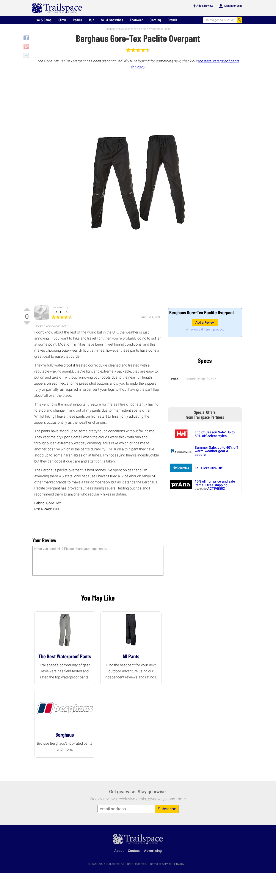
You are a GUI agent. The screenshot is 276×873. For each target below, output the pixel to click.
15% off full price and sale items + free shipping (215, 483)
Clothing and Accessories (120, 28)
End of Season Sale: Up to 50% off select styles (215, 434)
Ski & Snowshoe (112, 19)
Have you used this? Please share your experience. (70, 549)
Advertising (153, 851)
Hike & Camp (43, 19)
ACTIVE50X (216, 488)
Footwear (136, 19)
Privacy (179, 864)
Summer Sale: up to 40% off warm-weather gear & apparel (216, 451)
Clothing (155, 19)
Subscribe (167, 809)
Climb (62, 19)
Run (91, 19)
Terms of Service (160, 864)
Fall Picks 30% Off (209, 468)
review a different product (207, 329)
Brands (172, 19)
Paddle (77, 19)
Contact (134, 851)
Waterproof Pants (160, 28)
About (119, 851)
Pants (142, 28)
